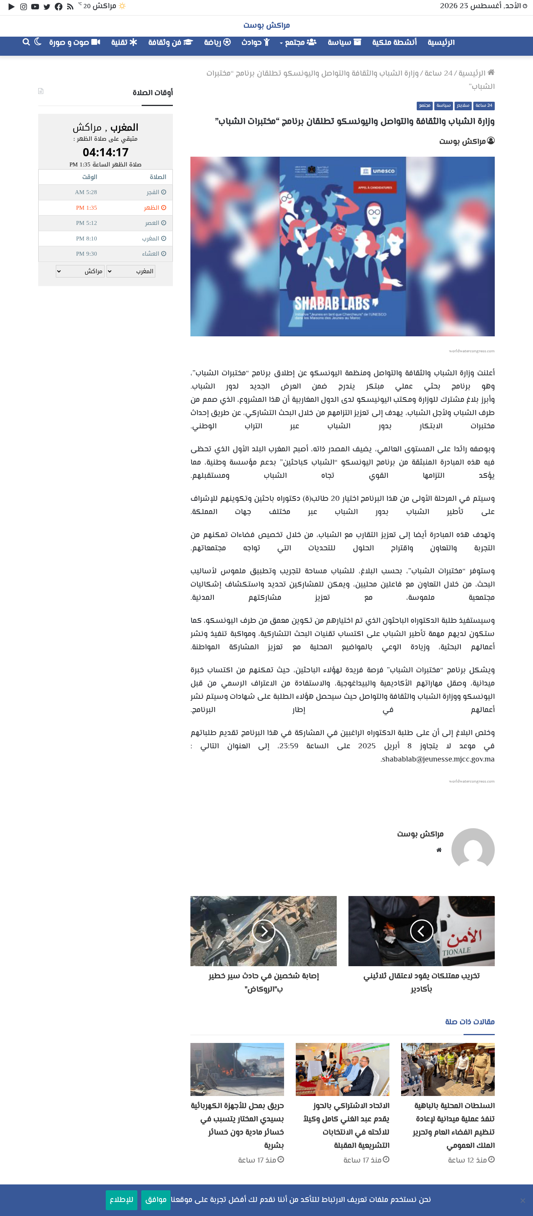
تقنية (120, 43)
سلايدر (463, 106)
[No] (523, 1200)
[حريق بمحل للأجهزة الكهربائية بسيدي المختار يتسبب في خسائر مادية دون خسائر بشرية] (237, 1069)
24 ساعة (439, 74)
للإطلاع (121, 1200)
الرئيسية (441, 43)
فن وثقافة (165, 43)
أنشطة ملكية (394, 43)
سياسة (341, 43)
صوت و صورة (70, 43)
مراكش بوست (462, 142)
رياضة (213, 43)
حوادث (253, 43)
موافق (156, 1200)
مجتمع (296, 43)
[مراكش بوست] (486, 46)
